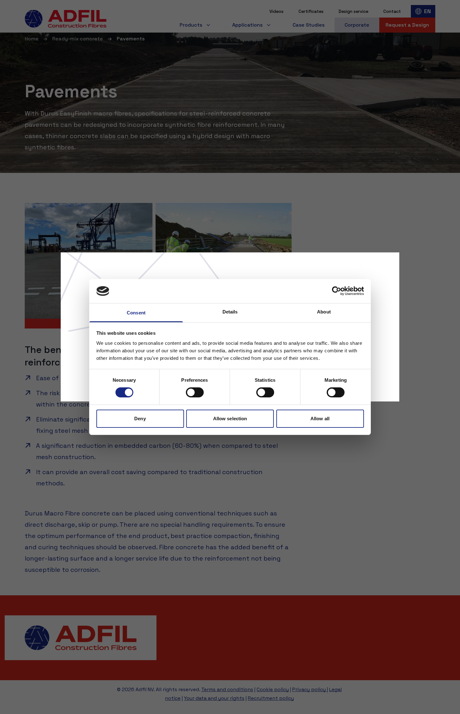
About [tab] (324, 311)
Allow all (320, 418)
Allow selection (230, 418)
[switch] (195, 392)
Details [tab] (230, 311)
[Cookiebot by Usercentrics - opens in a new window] (336, 291)
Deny (140, 418)
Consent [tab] (136, 312)
